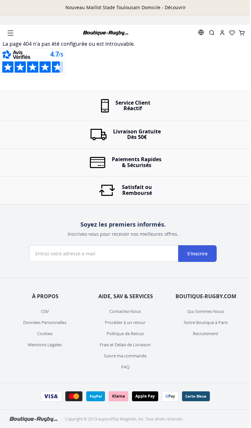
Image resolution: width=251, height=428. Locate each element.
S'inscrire (197, 253)
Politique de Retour (125, 333)
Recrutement (205, 333)
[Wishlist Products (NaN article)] (232, 32)
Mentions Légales (45, 345)
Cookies (45, 333)
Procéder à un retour (125, 322)
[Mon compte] (222, 32)
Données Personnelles (44, 322)
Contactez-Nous (125, 311)
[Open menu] (10, 33)
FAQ (125, 367)
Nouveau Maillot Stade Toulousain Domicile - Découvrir (125, 7)
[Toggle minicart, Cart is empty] (242, 32)
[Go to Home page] (105, 33)
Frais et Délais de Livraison (125, 345)
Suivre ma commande (125, 356)
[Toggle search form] (211, 32)
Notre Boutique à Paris (206, 322)
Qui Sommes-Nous (205, 311)
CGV (45, 311)
